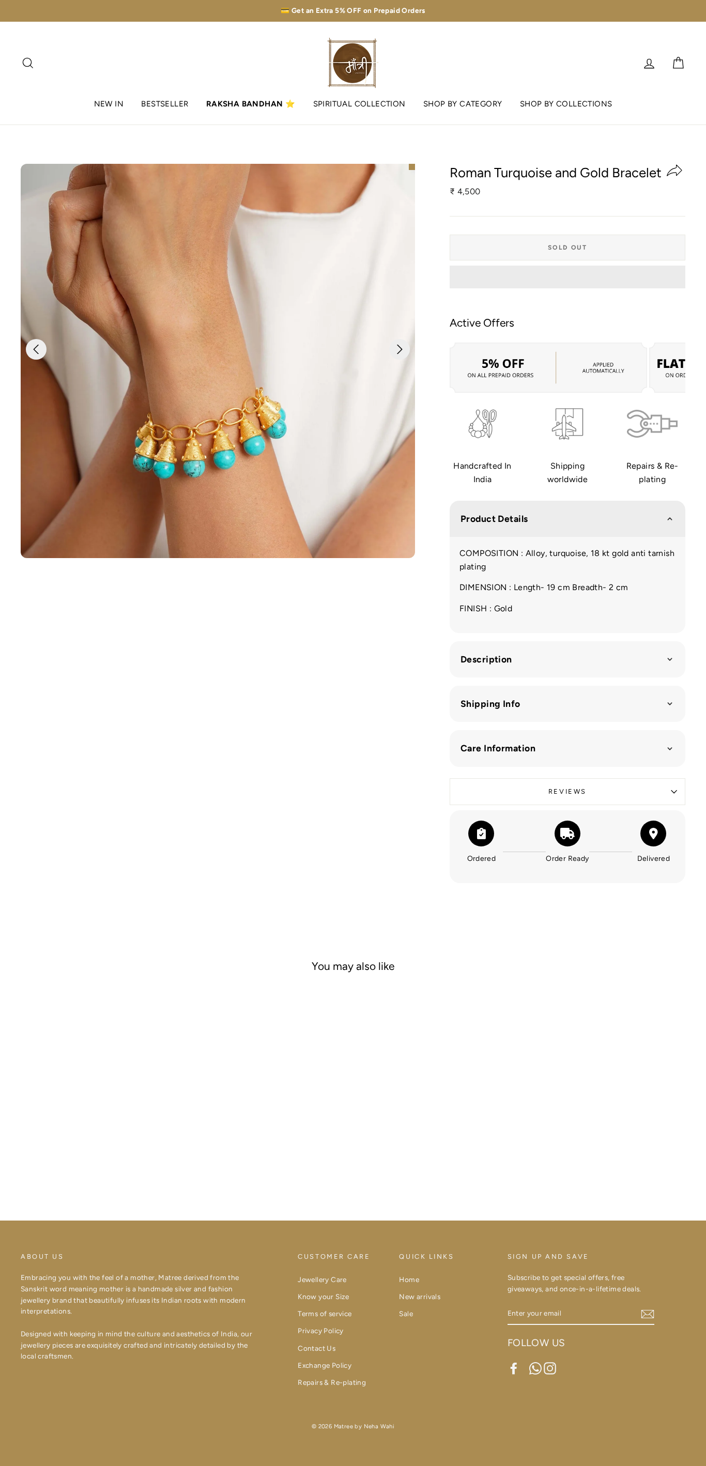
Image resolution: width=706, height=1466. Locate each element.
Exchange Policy (324, 1365)
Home (409, 1279)
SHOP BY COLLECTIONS (566, 104)
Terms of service (324, 1313)
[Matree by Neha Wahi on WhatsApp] (535, 1368)
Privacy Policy (321, 1330)
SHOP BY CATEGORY (462, 104)
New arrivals (419, 1296)
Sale (406, 1313)
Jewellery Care (322, 1279)
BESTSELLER (164, 104)
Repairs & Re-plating (332, 1382)
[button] (567, 277)
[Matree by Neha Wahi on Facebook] (514, 1368)
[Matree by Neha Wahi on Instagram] (550, 1368)
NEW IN (109, 104)
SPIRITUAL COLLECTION (359, 104)
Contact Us (316, 1348)
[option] (353, 11)
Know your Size (323, 1296)
